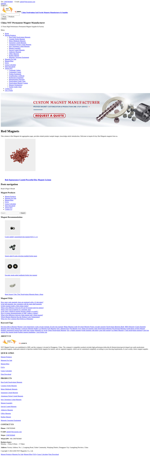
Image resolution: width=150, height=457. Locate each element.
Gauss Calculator (10, 204)
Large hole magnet (105, 330)
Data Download (10, 206)
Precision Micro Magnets (9, 327)
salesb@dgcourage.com (27, 2)
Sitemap (3, 3)
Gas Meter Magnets (117, 330)
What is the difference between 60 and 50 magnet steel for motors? (22, 308)
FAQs (7, 202)
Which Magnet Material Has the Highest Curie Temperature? (20, 317)
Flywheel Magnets (84, 327)
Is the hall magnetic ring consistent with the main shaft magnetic (21, 304)
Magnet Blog (9, 200)
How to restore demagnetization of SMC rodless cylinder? (19, 313)
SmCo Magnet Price (62, 328)
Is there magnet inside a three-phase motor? (15, 306)
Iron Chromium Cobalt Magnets (11, 399)
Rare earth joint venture (27, 330)
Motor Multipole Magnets (9, 389)
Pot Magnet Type (75, 328)
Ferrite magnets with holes (89, 330)
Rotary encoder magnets (98, 327)
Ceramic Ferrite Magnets (9, 386)
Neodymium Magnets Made (115, 327)
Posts (4, 17)
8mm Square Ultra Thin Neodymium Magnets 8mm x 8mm (24, 294)
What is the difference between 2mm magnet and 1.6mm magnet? (22, 315)
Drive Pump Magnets (14, 328)
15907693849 (8, 2)
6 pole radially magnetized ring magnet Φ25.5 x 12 (21, 237)
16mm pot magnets (87, 328)
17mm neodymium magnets (133, 330)
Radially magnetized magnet (10, 330)
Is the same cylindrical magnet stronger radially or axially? (19, 311)
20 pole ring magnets (56, 327)
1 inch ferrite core (41, 332)
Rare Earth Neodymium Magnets (11, 382)
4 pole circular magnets (42, 327)
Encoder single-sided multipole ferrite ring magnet (21, 275)
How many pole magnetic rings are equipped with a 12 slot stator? (22, 302)
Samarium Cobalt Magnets (9, 393)
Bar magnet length (12, 332)
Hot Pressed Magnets (119, 328)
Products (11, 17)
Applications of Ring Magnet (135, 328)
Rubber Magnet (6, 417)
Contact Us (8, 209)
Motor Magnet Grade (70, 327)
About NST (9, 207)
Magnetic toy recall (41, 330)
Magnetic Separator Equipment (11, 420)
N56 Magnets (51, 328)
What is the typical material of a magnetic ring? (16, 309)
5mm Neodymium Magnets (103, 328)
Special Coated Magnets (8, 406)
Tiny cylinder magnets (74, 330)
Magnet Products (10, 196)
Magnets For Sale (10, 198)
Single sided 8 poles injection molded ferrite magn (21, 256)
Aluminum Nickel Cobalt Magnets (12, 396)
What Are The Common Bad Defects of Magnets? (17, 319)
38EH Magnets (129, 327)
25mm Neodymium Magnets (57, 330)
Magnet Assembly (6, 403)
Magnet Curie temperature (25, 327)
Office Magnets (6, 413)
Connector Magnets (27, 328)
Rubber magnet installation (26, 332)
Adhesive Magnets (7, 410)
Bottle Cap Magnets (40, 328)
